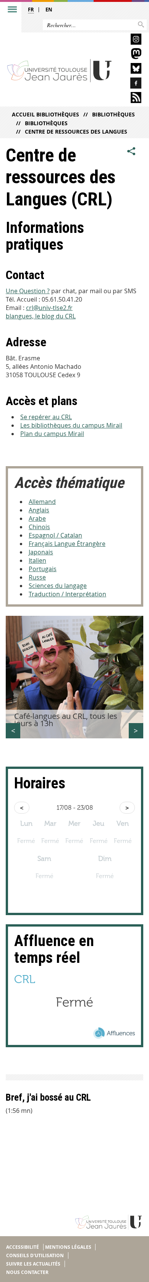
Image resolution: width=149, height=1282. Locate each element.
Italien (37, 560)
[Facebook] (130, 84)
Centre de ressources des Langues (76, 131)
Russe (37, 577)
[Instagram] (130, 40)
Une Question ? (28, 291)
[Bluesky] (130, 69)
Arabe (37, 518)
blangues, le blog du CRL (41, 316)
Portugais (43, 569)
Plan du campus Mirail (52, 433)
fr (31, 9)
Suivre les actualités (33, 1264)
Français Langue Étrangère (67, 543)
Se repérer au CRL (46, 417)
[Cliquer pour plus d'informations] (74, 1024)
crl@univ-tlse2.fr (49, 308)
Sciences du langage (58, 585)
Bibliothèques (113, 114)
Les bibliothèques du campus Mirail (71, 425)
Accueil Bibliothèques (45, 114)
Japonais (41, 552)
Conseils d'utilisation (35, 1255)
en (48, 9)
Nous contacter (27, 1272)
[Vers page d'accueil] (59, 70)
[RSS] (130, 98)
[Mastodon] (130, 54)
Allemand (42, 501)
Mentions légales (68, 1247)
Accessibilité (22, 1247)
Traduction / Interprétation (67, 594)
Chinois (39, 527)
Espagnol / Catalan (55, 535)
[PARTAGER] (131, 151)
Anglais (39, 510)
